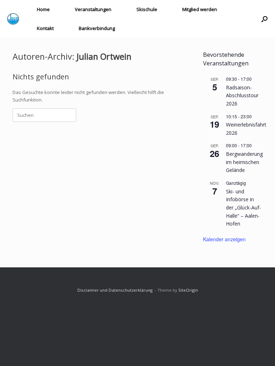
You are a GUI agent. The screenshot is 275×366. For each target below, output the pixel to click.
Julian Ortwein (104, 56)
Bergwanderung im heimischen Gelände (244, 161)
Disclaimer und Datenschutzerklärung (115, 290)
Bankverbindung (97, 28)
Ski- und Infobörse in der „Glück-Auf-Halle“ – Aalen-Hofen (243, 207)
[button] (264, 19)
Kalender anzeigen (224, 239)
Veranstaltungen (93, 9)
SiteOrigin (188, 290)
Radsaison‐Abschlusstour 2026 (242, 95)
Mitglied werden (199, 9)
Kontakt (45, 28)
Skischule (146, 9)
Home (43, 9)
